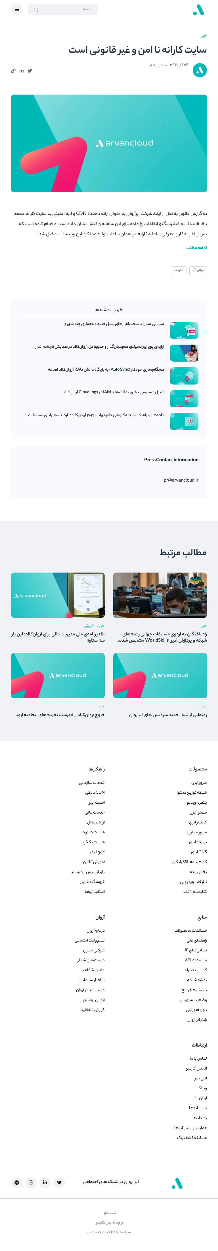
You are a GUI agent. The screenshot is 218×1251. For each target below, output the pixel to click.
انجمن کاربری (196, 1069)
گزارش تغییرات (195, 970)
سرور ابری (199, 783)
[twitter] (30, 70)
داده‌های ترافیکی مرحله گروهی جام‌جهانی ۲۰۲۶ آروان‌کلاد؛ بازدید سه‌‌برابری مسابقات (96, 415)
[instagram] (31, 1182)
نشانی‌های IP (196, 950)
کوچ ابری (97, 852)
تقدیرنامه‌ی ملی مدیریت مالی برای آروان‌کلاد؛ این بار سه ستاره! (58, 638)
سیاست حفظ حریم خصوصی (109, 1232)
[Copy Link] (13, 70)
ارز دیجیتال (96, 822)
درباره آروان (96, 931)
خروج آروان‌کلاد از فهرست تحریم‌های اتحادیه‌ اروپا (60, 715)
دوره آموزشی (196, 1010)
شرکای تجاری (94, 950)
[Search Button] (36, 10)
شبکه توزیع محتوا (192, 793)
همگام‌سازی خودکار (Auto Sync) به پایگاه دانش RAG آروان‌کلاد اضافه (106, 370)
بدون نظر (157, 65)
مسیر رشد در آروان (90, 990)
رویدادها (199, 1118)
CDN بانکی (95, 793)
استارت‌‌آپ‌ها (95, 892)
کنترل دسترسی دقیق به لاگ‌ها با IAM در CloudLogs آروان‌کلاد (113, 393)
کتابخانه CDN (195, 892)
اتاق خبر (201, 1078)
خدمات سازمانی (92, 783)
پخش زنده (198, 872)
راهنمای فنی (196, 941)
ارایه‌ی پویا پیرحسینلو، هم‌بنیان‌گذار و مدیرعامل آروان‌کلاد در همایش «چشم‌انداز (99, 347)
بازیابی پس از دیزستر (88, 872)
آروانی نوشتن (94, 1000)
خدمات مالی (95, 813)
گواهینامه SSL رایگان (189, 862)
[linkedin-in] (45, 1182)
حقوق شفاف (94, 970)
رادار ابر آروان (197, 1020)
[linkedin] (22, 70)
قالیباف (178, 270)
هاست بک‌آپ (94, 842)
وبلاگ (202, 1088)
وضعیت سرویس (193, 1000)
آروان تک (200, 1098)
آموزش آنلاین (94, 862)
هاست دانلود (94, 832)
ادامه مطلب (196, 248)
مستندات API (196, 960)
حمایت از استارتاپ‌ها (190, 1128)
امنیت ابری (96, 803)
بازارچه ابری (198, 842)
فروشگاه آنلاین (92, 882)
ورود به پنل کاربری (109, 1223)
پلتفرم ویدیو (197, 803)
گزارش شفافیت (92, 1010)
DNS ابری (199, 852)
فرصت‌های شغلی (90, 960)
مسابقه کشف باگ (192, 1138)
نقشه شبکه (197, 980)
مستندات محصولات (191, 931)
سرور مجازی (197, 832)
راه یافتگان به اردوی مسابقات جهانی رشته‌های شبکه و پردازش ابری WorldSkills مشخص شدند (162, 638)
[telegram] (16, 1182)
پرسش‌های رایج (194, 990)
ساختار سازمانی (92, 980)
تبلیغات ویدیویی (193, 882)
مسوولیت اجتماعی (89, 941)
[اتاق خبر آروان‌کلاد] (198, 9)
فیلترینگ (198, 270)
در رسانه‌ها (198, 1108)
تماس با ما (198, 1059)
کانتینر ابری (198, 822)
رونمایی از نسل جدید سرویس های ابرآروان (168, 715)
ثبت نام (110, 1213)
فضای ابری (198, 813)
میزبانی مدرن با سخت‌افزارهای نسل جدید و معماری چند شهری (114, 324)
